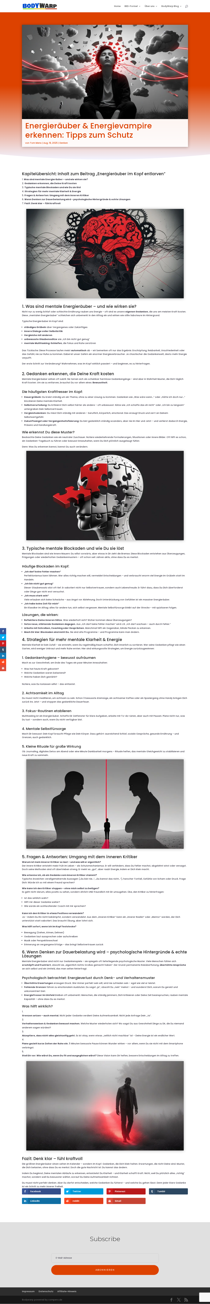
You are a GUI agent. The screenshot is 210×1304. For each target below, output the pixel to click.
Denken (63, 142)
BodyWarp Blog (170, 6)
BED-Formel (131, 6)
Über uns (150, 6)
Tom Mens (36, 142)
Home (117, 6)
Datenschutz (46, 1291)
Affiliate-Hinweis (66, 1291)
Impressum (28, 1291)
